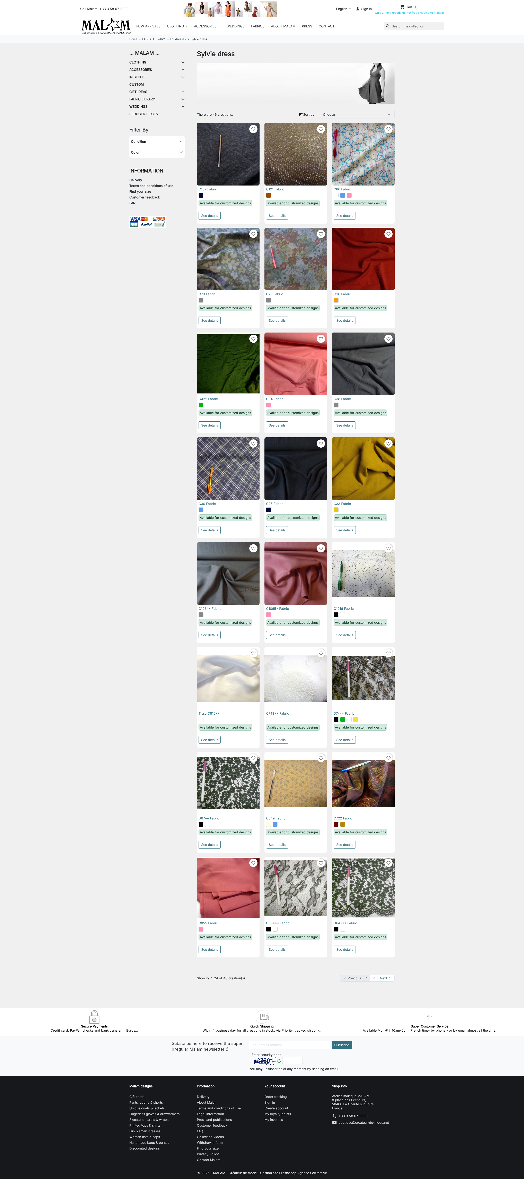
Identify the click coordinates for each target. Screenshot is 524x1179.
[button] (363, 8)
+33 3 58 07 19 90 (353, 1116)
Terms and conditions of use (151, 186)
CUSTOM (136, 84)
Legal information (210, 1114)
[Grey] (201, 300)
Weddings (236, 26)
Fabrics (257, 26)
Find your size (140, 191)
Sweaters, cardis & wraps (148, 1120)
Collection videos (210, 1137)
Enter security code (266, 1055)
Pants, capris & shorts (146, 1102)
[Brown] (268, 195)
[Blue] (342, 195)
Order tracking (275, 1097)
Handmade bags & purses (149, 1143)
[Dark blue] (201, 195)
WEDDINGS (138, 106)
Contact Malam (208, 1160)
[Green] (201, 405)
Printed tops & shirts (144, 1125)
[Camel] (342, 824)
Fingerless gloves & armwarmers (154, 1114)
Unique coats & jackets (147, 1108)
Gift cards (136, 1097)
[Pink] (349, 195)
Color (135, 152)
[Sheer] (349, 719)
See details (209, 216)
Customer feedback (144, 197)
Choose (357, 114)
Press (307, 26)
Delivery (135, 180)
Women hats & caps (144, 1137)
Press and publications (214, 1120)
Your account (274, 1086)
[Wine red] (336, 824)
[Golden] (355, 719)
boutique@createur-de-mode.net (364, 1122)
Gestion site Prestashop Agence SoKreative (293, 1173)
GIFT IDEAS (138, 92)
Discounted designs (144, 1148)
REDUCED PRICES (143, 114)
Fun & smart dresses (144, 1131)
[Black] (336, 614)
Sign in (269, 1102)
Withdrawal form (210, 1143)
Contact (326, 26)
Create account (276, 1108)
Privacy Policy (208, 1154)
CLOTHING (176, 26)
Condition (138, 141)
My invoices (273, 1120)
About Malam (283, 26)
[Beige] (268, 824)
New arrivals (148, 26)
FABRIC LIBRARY (142, 99)
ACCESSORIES (206, 26)
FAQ (132, 203)
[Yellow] (336, 509)
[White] (336, 195)
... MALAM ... (144, 53)
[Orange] (336, 300)
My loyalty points (277, 1114)
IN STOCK (137, 77)
